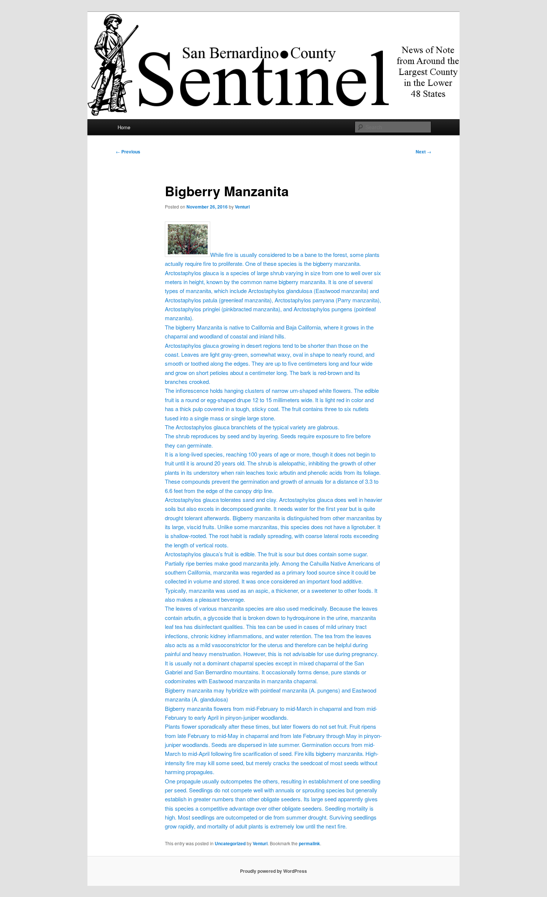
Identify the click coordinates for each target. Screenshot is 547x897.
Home (124, 127)
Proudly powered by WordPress (273, 871)
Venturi (242, 206)
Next (423, 151)
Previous (128, 151)
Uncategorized (230, 843)
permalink (309, 843)
